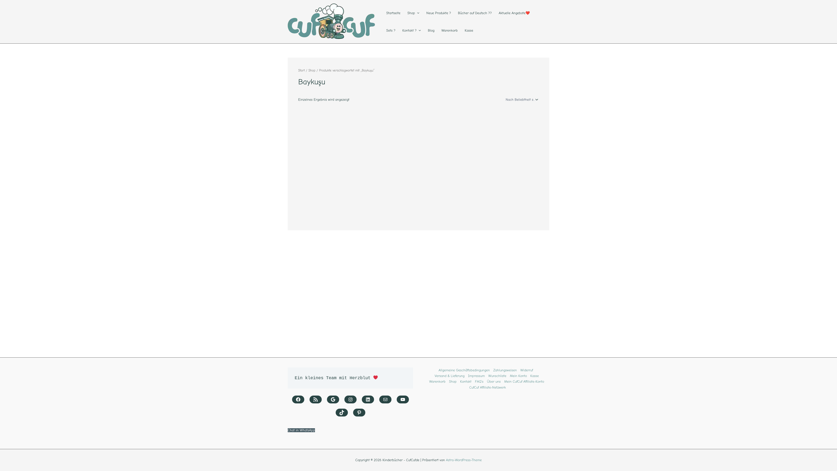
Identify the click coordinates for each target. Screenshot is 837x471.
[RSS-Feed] (316, 399)
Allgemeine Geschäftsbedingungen (464, 370)
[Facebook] (298, 399)
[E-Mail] (385, 399)
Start (301, 70)
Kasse (534, 376)
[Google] (333, 399)
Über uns (494, 382)
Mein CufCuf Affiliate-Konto (524, 382)
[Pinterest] (359, 412)
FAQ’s (479, 382)
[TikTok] (342, 412)
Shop (311, 70)
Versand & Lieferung (449, 376)
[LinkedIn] (368, 399)
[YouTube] (403, 399)
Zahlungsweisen (505, 370)
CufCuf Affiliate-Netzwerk (487, 387)
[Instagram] (350, 399)
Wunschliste (497, 376)
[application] (417, 13)
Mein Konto (518, 376)
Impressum (476, 376)
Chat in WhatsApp (301, 430)
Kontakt (465, 382)
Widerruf (526, 370)
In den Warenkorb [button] (320, 220)
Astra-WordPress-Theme (464, 460)
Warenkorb (437, 382)
